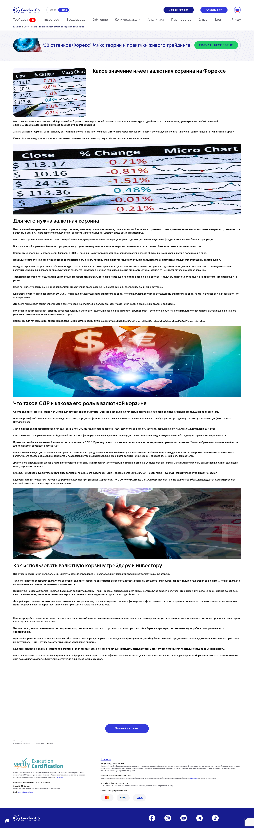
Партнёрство (181, 19)
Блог (218, 19)
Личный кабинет (127, 728)
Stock (53, 10)
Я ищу (236, 19)
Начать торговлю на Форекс (127, 611)
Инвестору (51, 19)
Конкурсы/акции (127, 19)
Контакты (106, 759)
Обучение (100, 19)
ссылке (60, 777)
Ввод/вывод (75, 19)
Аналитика (156, 19)
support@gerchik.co (25, 792)
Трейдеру (20, 19)
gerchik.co (194, 778)
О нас (203, 19)
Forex (63, 10)
